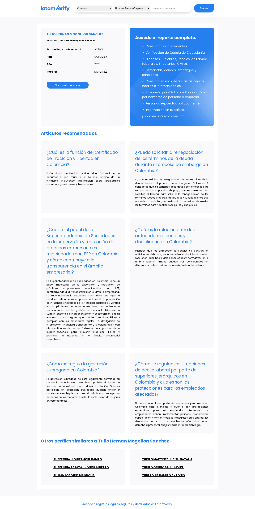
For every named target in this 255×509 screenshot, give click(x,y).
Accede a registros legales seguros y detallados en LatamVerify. (127, 504)
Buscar (204, 8)
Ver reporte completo (67, 85)
